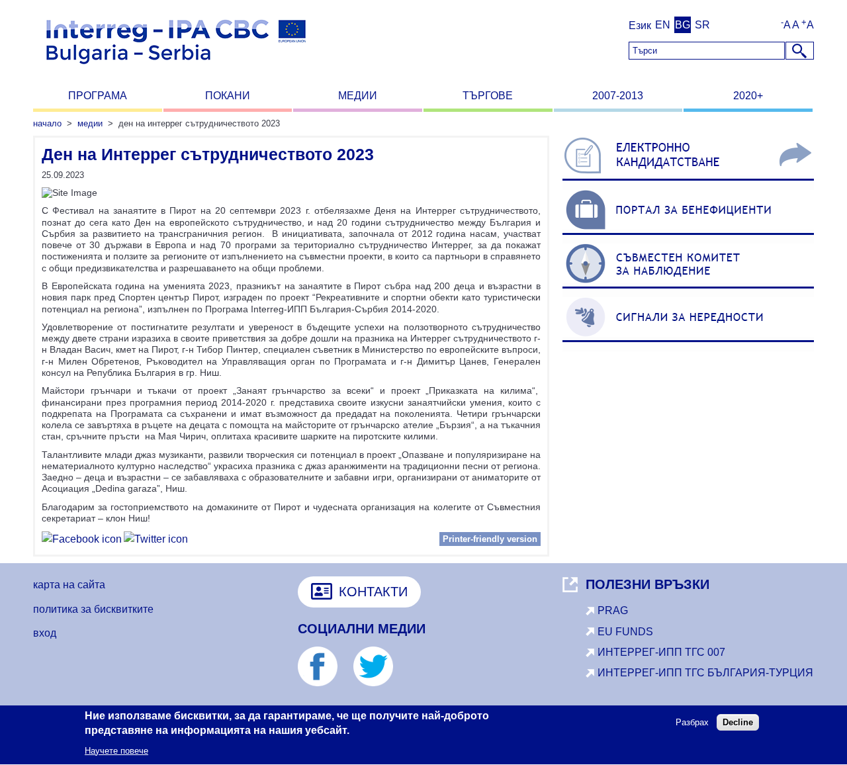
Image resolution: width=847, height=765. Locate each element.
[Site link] (688, 180)
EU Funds (625, 631)
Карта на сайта (69, 584)
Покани (227, 95)
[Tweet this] (156, 541)
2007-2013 (617, 95)
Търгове (488, 95)
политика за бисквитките (93, 609)
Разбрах (692, 723)
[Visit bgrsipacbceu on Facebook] (82, 541)
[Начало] (176, 69)
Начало (47, 123)
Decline (738, 723)
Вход (44, 633)
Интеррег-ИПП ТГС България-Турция (705, 672)
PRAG (613, 610)
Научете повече (116, 751)
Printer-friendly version (490, 539)
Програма (97, 95)
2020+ (748, 95)
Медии (357, 95)
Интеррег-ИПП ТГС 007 (661, 652)
